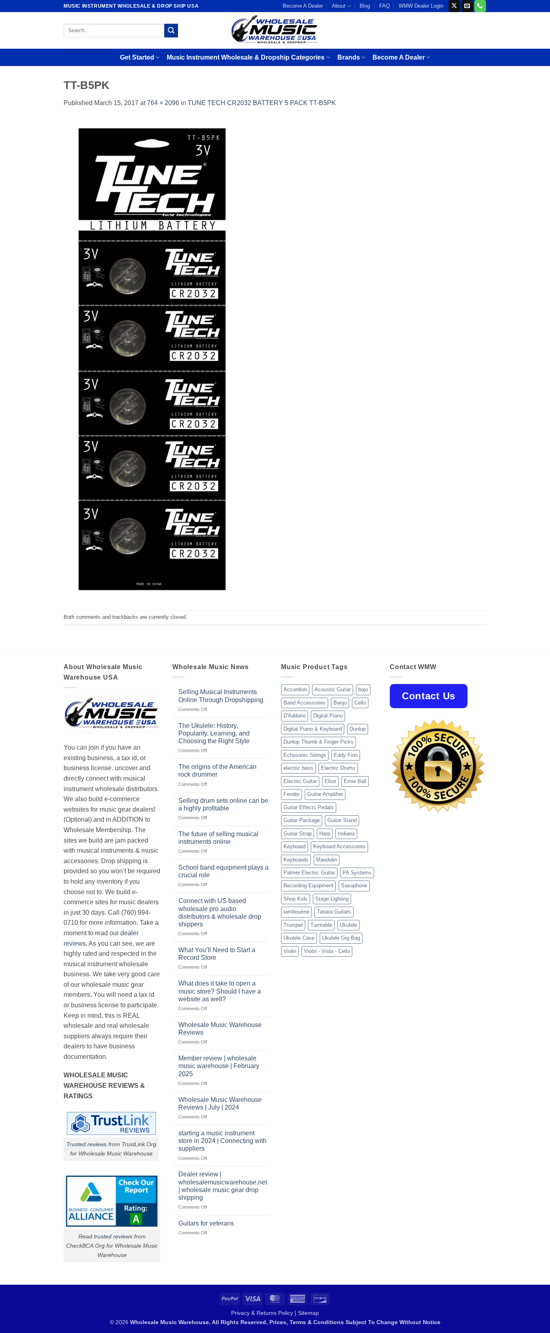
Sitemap (308, 1313)
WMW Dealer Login (421, 6)
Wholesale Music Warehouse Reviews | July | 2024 (220, 1103)
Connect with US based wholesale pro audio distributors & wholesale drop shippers (219, 912)
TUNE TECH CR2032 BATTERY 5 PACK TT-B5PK (262, 102)
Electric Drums (338, 768)
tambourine (296, 912)
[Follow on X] (454, 6)
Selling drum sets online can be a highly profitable (223, 804)
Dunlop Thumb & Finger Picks (318, 742)
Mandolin (326, 860)
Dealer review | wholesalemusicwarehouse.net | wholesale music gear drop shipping (222, 1186)
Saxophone (354, 885)
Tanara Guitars (334, 912)
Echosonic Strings (304, 755)
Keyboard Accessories (339, 846)
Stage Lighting (332, 899)
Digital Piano (328, 716)
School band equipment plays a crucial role (223, 871)
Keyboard (294, 846)
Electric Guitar (300, 781)
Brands (348, 57)
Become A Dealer (303, 6)
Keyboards (295, 860)
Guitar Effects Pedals (308, 807)
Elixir (330, 781)
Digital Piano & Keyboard (312, 729)
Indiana (346, 834)
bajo (363, 689)
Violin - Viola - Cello (327, 951)
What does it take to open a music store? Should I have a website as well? (219, 991)
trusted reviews (113, 1236)
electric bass (298, 768)
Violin (289, 951)
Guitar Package (301, 820)
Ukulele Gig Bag (341, 938)
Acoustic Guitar (332, 689)
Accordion (295, 689)
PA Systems (357, 873)
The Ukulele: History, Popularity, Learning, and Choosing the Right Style (214, 733)
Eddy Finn (346, 755)
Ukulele (348, 925)
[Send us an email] (467, 6)
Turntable (321, 925)
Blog (365, 6)
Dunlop (357, 729)
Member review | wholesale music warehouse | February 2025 (218, 1066)
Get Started (137, 57)
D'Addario (294, 716)
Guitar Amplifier (325, 794)
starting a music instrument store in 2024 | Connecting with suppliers (222, 1141)
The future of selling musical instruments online (218, 838)
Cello (360, 703)
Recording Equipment (308, 885)
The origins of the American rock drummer (217, 770)
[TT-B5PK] (152, 358)
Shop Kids (295, 899)
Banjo (340, 703)
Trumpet (293, 925)
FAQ (384, 6)
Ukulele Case (298, 938)
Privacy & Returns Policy (262, 1313)
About (338, 6)
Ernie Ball (355, 781)
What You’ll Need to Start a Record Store (216, 954)
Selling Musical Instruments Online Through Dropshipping (220, 695)
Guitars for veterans (206, 1223)
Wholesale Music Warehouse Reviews (220, 1028)
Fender (291, 794)
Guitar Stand (342, 820)
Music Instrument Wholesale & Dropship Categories (246, 57)
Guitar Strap (297, 834)
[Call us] (480, 6)
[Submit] (171, 30)
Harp (324, 834)
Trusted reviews (86, 1144)
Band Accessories (304, 703)
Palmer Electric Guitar (309, 873)
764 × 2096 (163, 102)
